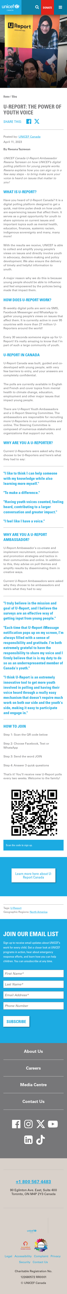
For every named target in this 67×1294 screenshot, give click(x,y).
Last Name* (14, 984)
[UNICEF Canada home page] (33, 1232)
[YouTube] (50, 1120)
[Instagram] (26, 1120)
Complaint (41, 1256)
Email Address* (17, 995)
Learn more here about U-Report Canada (33, 875)
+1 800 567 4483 (33, 1181)
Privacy (56, 1256)
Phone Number (16, 1006)
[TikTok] (38, 1136)
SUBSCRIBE (16, 1021)
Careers (33, 1068)
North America (38, 911)
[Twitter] (37, 121)
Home (6, 96)
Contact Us (33, 1101)
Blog (14, 96)
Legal (8, 1256)
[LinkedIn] (26, 1136)
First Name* (14, 974)
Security (24, 1262)
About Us (33, 1051)
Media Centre (33, 1084)
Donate (47, 7)
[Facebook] (29, 121)
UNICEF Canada (29, 136)
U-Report (15, 908)
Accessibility (23, 1256)
